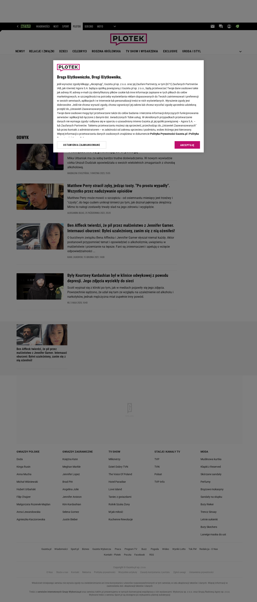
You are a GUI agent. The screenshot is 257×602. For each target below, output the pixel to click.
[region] (128, 106)
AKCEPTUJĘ (187, 145)
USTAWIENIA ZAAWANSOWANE (81, 144)
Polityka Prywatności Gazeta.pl (168, 133)
